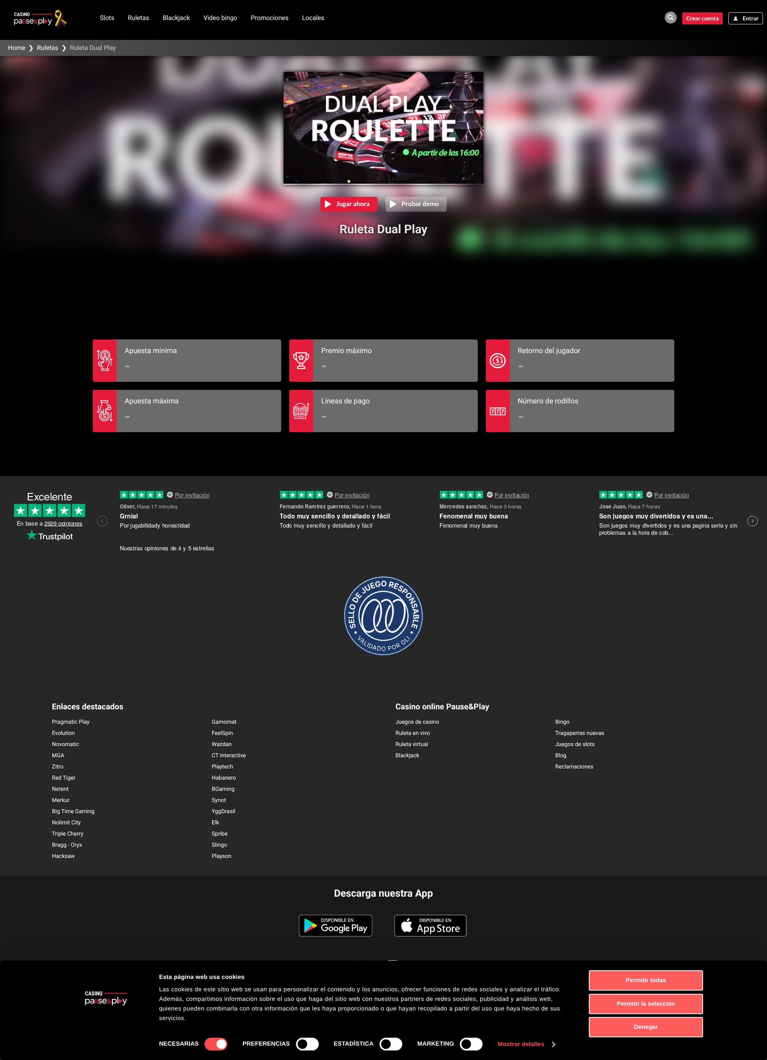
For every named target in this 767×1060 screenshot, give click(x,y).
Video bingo (220, 18)
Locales (313, 18)
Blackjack (176, 18)
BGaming (223, 789)
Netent (60, 789)
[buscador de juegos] (671, 18)
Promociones (270, 18)
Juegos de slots (575, 744)
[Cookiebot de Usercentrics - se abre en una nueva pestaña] (106, 1044)
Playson (221, 856)
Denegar (646, 1027)
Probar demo (420, 204)
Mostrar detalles (521, 1044)
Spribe (220, 834)
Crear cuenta (702, 18)
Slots (107, 18)
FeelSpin (222, 733)
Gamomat (224, 722)
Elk (215, 823)
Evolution (63, 733)
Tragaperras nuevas (579, 733)
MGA (58, 755)
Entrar (751, 18)
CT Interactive (229, 755)
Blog (560, 755)
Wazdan (222, 744)
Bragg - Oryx (67, 845)
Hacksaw (63, 856)
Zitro (58, 767)
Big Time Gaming (73, 811)
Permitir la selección (646, 1003)
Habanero (224, 778)
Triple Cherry (67, 834)
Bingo (562, 722)
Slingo (219, 845)
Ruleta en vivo (412, 733)
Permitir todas (646, 980)
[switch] (307, 1044)
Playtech (222, 767)
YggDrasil (223, 811)
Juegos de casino (417, 722)
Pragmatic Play (70, 722)
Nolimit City (66, 823)
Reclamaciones (574, 767)
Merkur (61, 800)
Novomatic (65, 744)
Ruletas (138, 18)
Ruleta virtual (411, 744)
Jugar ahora (353, 204)
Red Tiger (64, 778)
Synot (219, 800)
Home (16, 48)
